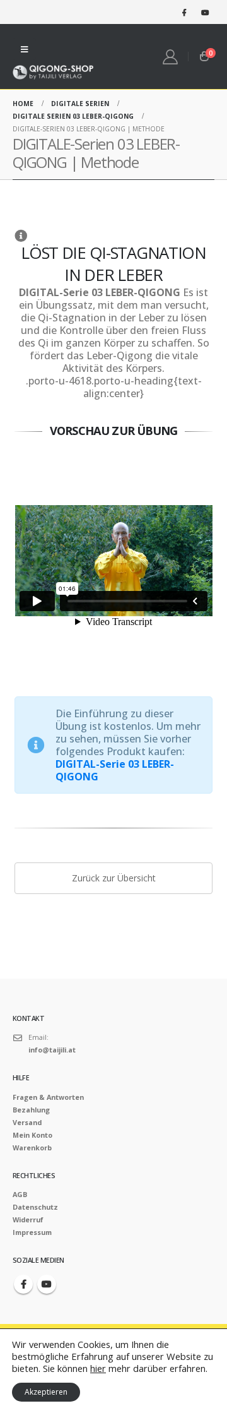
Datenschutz (35, 1207)
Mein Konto (32, 1135)
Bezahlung (31, 1109)
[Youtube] (205, 12)
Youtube (46, 1284)
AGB (20, 1194)
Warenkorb (32, 1147)
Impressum (32, 1232)
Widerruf (28, 1219)
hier (98, 1368)
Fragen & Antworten (48, 1097)
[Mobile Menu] (24, 49)
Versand (27, 1122)
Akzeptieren (46, 1391)
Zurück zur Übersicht (114, 878)
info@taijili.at (52, 1049)
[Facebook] (184, 12)
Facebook (23, 1284)
